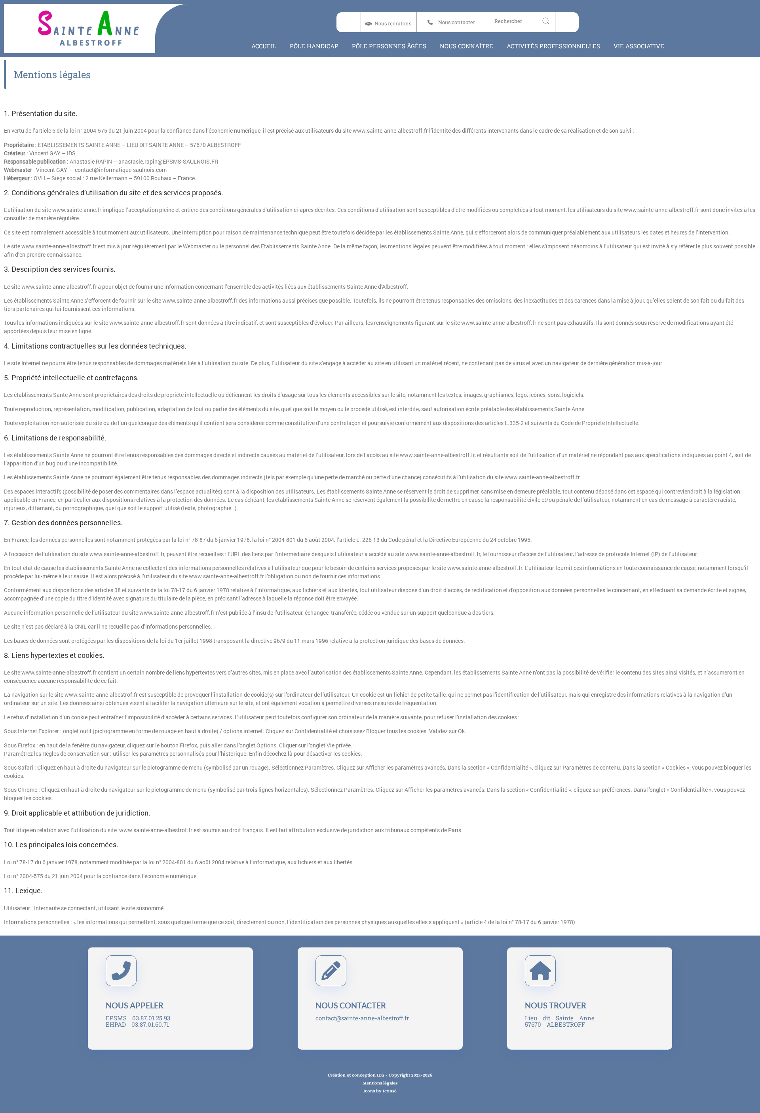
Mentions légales (52, 74)
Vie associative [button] (639, 46)
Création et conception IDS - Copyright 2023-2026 (380, 1075)
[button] (450, 22)
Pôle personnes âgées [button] (389, 46)
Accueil (263, 46)
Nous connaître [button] (466, 46)
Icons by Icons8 (380, 1091)
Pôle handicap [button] (314, 46)
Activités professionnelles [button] (553, 46)
